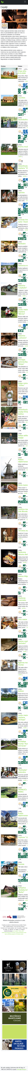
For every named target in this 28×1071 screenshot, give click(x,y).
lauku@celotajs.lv (21, 1069)
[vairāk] (25, 141)
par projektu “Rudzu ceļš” (18, 931)
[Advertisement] (14, 947)
